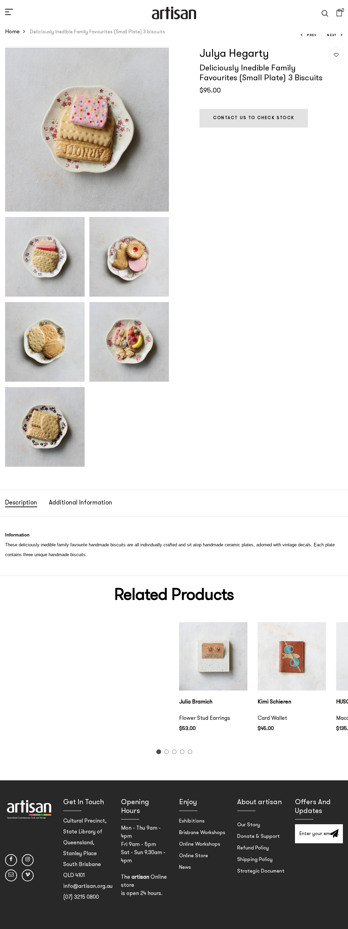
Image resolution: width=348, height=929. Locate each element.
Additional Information (80, 503)
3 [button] (175, 753)
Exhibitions (192, 821)
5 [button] (191, 753)
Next (332, 35)
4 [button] (183, 753)
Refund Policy (253, 848)
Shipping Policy (255, 859)
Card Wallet (272, 718)
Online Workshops (199, 844)
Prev (312, 35)
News (185, 867)
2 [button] (168, 753)
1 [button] (159, 753)
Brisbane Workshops (202, 832)
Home (12, 32)
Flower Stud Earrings (204, 718)
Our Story (248, 825)
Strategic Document (260, 871)
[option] (213, 682)
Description (21, 503)
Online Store (193, 856)
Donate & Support (258, 836)
